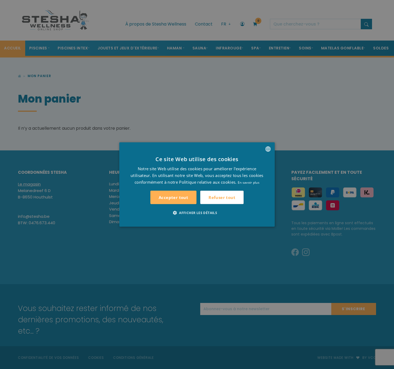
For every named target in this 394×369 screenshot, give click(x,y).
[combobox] (268, 149)
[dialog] (197, 184)
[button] (197, 212)
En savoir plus (248, 182)
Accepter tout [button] (173, 197)
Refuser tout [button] (222, 197)
